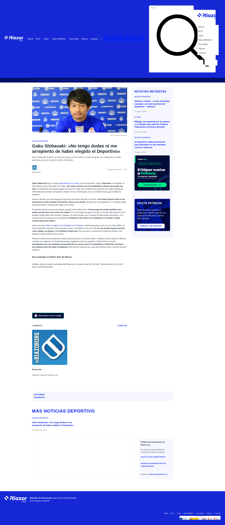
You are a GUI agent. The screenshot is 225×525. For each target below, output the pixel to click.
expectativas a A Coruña (69, 183)
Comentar (122, 326)
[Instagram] (121, 38)
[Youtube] (106, 38)
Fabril (46, 39)
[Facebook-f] (142, 38)
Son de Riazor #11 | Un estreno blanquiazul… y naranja (65, 80)
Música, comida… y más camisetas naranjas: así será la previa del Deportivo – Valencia (152, 104)
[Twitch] (113, 38)
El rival (138, 117)
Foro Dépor (74, 39)
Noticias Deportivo (40, 141)
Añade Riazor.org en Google (49, 316)
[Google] (218, 499)
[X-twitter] (128, 38)
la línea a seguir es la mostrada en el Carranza (64, 225)
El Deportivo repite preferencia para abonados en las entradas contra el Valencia (150, 145)
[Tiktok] (135, 38)
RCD (38, 39)
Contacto (94, 39)
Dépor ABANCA (59, 39)
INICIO (30, 39)
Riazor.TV (32, 80)
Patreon (84, 39)
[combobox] (161, 8)
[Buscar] (183, 41)
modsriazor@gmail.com (157, 474)
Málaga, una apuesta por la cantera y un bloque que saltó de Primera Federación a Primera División (152, 124)
